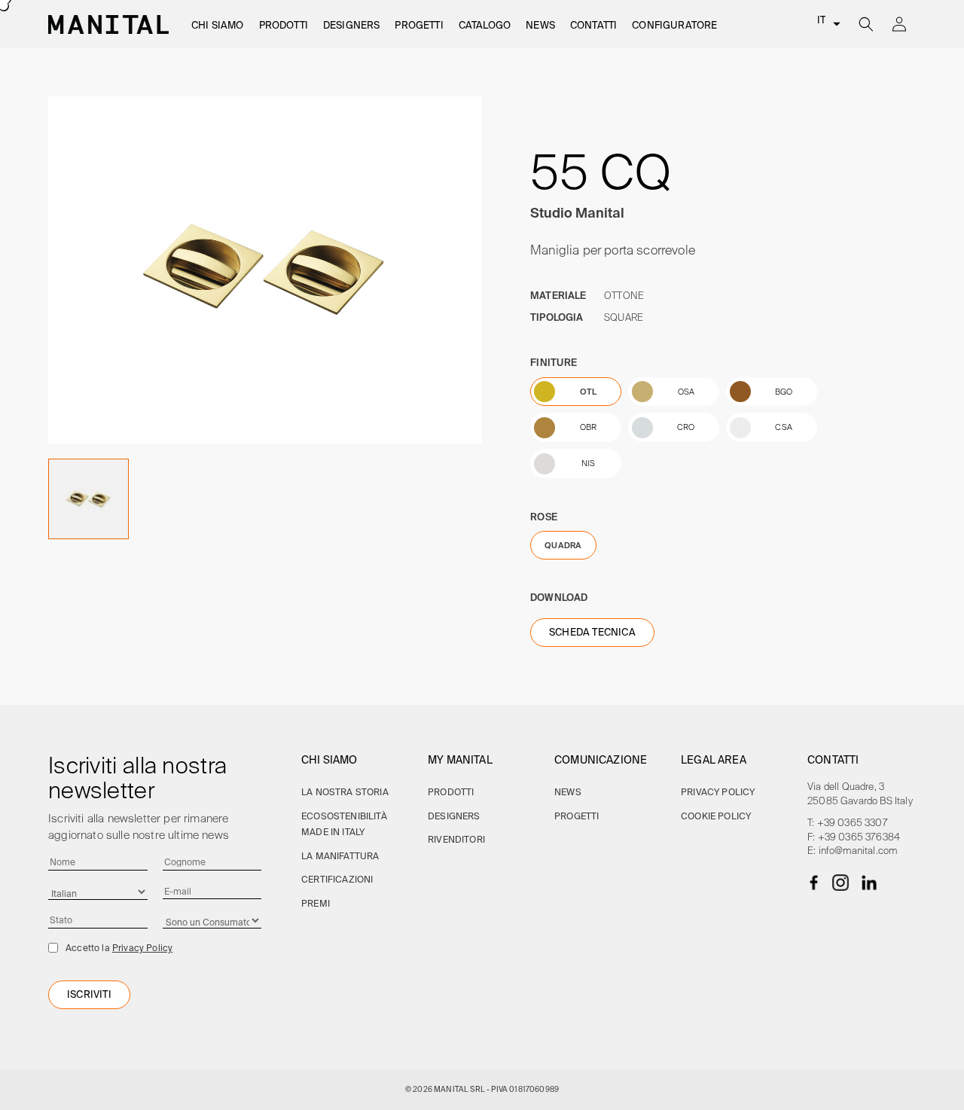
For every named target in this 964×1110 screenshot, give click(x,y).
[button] (218, 26)
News (567, 792)
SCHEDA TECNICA (592, 632)
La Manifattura (340, 856)
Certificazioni (337, 879)
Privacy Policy (142, 948)
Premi (315, 903)
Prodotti (451, 792)
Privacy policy (718, 792)
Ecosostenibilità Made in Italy (344, 824)
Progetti (576, 816)
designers (454, 816)
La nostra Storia (345, 792)
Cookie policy (716, 816)
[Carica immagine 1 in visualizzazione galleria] (88, 499)
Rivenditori (456, 839)
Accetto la (119, 948)
